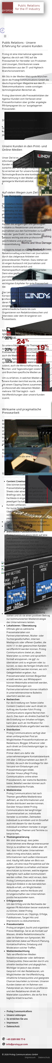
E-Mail (34, 456)
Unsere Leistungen (16, 1015)
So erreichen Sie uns (17, 1019)
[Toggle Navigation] (5, 36)
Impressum (12, 1022)
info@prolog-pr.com (17, 1044)
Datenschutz (13, 1026)
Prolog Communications (19, 1011)
